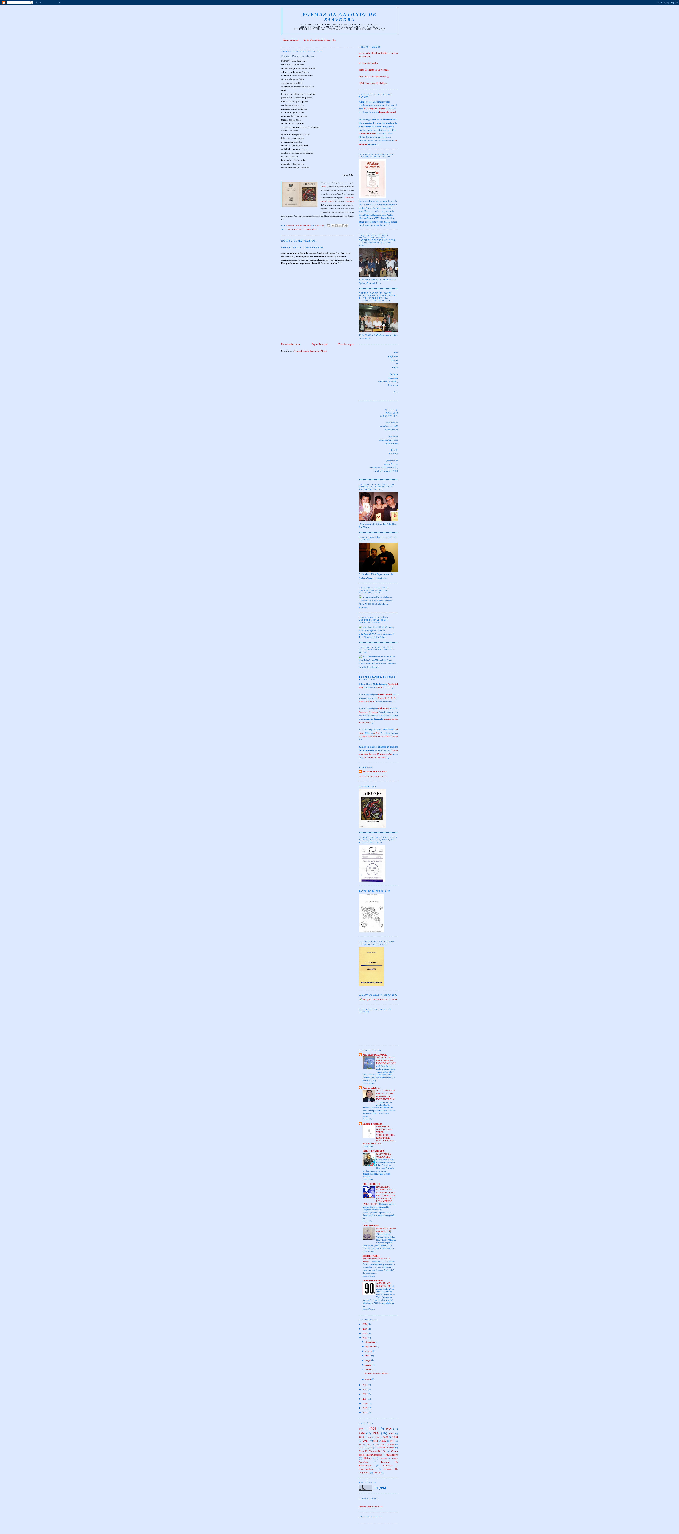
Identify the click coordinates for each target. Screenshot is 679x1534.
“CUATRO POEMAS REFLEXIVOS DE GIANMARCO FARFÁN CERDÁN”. (386, 1094)
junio (368, 1355)
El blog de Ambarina (373, 1280)
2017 (369, 1444)
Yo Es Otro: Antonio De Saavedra (320, 39)
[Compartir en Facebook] (343, 225)
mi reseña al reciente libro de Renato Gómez (378, 736)
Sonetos (377, 1472)
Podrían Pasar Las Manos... (377, 1373)
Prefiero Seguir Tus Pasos (371, 1506)
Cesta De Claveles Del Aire (373, 1451)
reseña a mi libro (378, 752)
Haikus (368, 1458)
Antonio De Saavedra (374, 771)
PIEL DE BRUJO (371, 1183)
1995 (290, 229)
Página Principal (320, 344)
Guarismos (350, 201)
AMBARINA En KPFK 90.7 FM (383, 1284)
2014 (365, 1384)
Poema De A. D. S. (387, 698)
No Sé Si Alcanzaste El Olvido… (372, 82)
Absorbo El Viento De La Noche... (372, 69)
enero (368, 1379)
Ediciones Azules (371, 1255)
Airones (323, 186)
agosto (368, 1351)
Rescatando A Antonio (368, 712)
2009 (365, 1407)
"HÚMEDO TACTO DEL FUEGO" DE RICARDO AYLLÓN (386, 1060)
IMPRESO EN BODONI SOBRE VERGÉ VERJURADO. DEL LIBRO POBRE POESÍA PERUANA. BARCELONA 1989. (379, 1135)
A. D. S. (379, 687)
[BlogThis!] (336, 225)
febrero (369, 1369)
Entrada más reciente (291, 344)
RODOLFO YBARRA (373, 1151)
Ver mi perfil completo (373, 777)
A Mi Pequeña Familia (367, 63)
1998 (391, 1433)
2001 (370, 1437)
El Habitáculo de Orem (375, 757)
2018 (365, 1333)
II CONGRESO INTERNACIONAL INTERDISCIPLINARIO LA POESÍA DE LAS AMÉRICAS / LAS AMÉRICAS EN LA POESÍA (379, 1195)
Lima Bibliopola (371, 1225)
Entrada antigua (346, 344)
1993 (361, 1429)
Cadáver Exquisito (366, 1448)
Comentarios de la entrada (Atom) (310, 350)
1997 (375, 1432)
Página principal (291, 39)
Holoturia (383, 1458)
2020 (365, 1324)
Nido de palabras (371, 1087)
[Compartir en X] (339, 225)
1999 (361, 1437)
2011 (365, 1398)
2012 (365, 1394)
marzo (368, 1364)
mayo (368, 1360)
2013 (365, 1389)
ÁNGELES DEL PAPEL (375, 1054)
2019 (365, 1328)
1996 (362, 1433)
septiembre (370, 1346)
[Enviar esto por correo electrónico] (333, 225)
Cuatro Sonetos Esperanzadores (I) (372, 76)
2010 (365, 1403)
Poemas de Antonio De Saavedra (340, 17)
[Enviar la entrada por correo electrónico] (328, 225)
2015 (365, 1337)
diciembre (370, 1341)
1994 (372, 1428)
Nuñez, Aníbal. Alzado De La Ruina (386, 1230)
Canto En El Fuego (385, 1447)
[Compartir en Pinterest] (346, 225)
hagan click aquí (387, 112)
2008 (365, 1412)
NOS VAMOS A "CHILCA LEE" (383, 1155)
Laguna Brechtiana (372, 1123)
